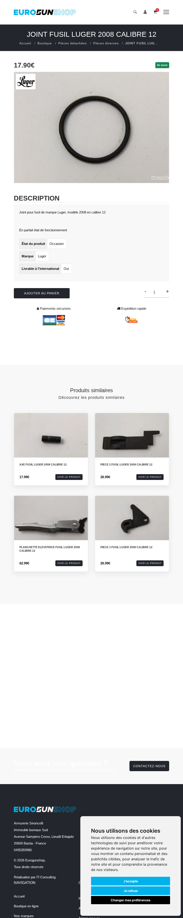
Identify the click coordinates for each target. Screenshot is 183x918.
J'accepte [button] (130, 881)
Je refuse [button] (131, 891)
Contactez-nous (149, 766)
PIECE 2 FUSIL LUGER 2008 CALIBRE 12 (126, 464)
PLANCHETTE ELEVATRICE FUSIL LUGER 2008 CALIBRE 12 (49, 549)
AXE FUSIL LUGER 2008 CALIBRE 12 (43, 464)
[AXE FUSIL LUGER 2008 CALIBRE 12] (51, 440)
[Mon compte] (145, 12)
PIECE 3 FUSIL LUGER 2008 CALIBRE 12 (126, 547)
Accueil (25, 43)
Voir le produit (69, 477)
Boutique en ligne (26, 906)
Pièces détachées (72, 43)
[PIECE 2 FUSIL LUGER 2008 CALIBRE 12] (132, 440)
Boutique (44, 43)
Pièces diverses (106, 43)
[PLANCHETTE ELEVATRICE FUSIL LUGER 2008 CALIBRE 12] (51, 523)
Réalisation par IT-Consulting (35, 877)
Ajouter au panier (41, 293)
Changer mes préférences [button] (130, 900)
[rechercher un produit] (135, 12)
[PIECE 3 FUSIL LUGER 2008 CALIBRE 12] (132, 523)
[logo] (45, 12)
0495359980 (23, 850)
